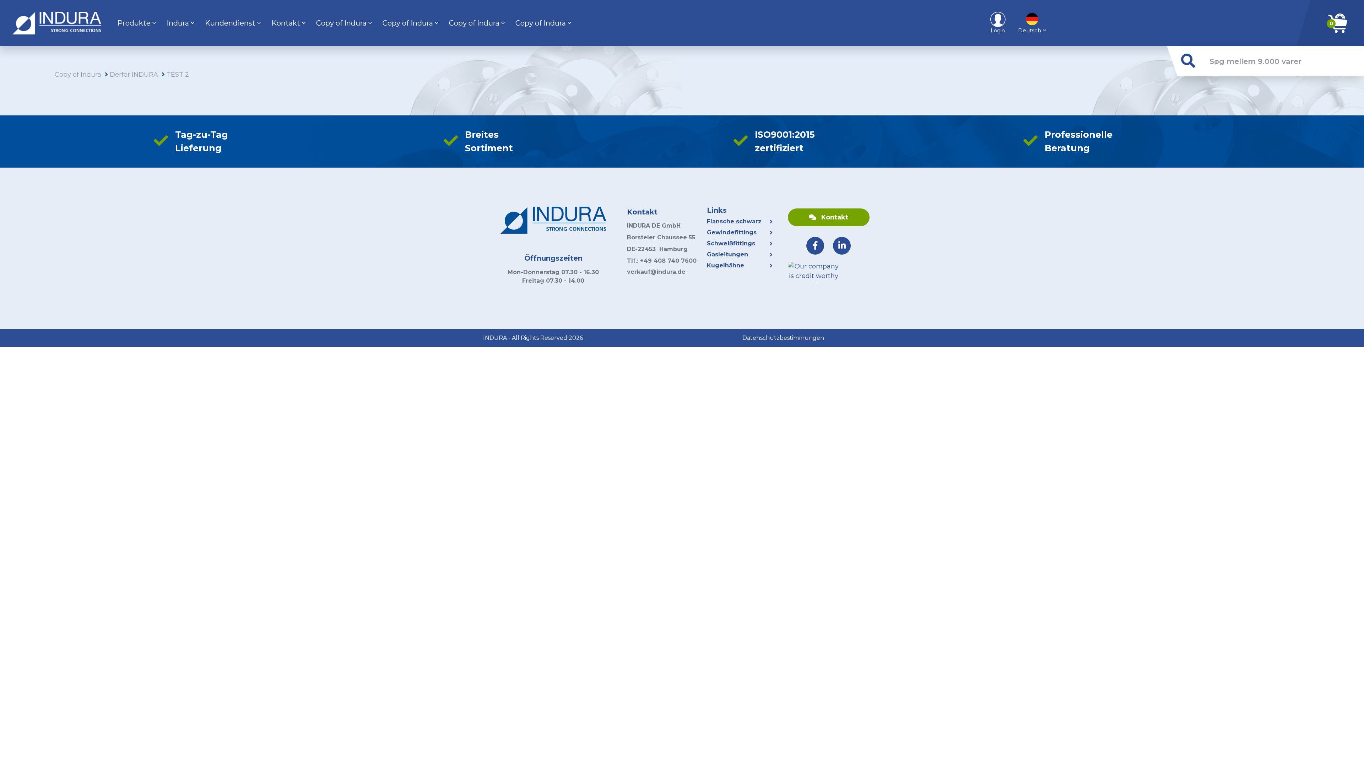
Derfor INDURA (134, 74)
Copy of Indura (341, 23)
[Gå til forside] (56, 23)
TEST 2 (178, 74)
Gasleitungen (727, 254)
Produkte (134, 23)
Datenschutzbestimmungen (783, 337)
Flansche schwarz (734, 221)
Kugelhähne (726, 265)
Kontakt (285, 23)
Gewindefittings (732, 232)
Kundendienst (230, 23)
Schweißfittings (731, 243)
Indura (178, 23)
